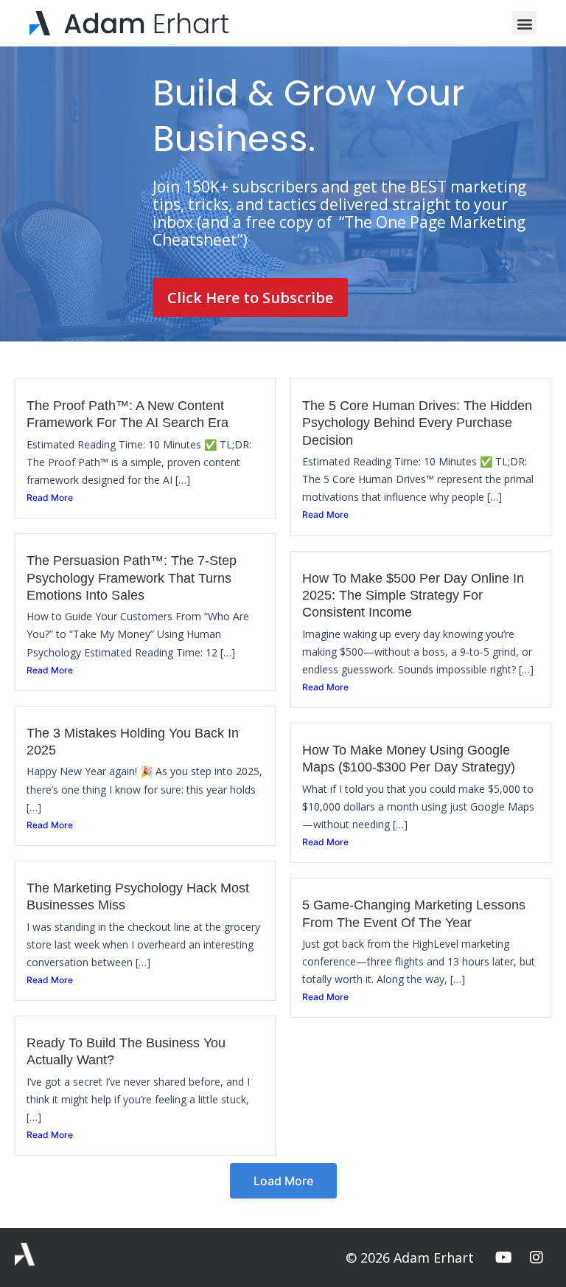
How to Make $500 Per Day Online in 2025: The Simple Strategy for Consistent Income (413, 595)
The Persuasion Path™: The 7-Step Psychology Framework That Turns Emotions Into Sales (132, 578)
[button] (524, 23)
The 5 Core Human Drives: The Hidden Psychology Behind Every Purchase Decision (417, 423)
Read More (50, 497)
